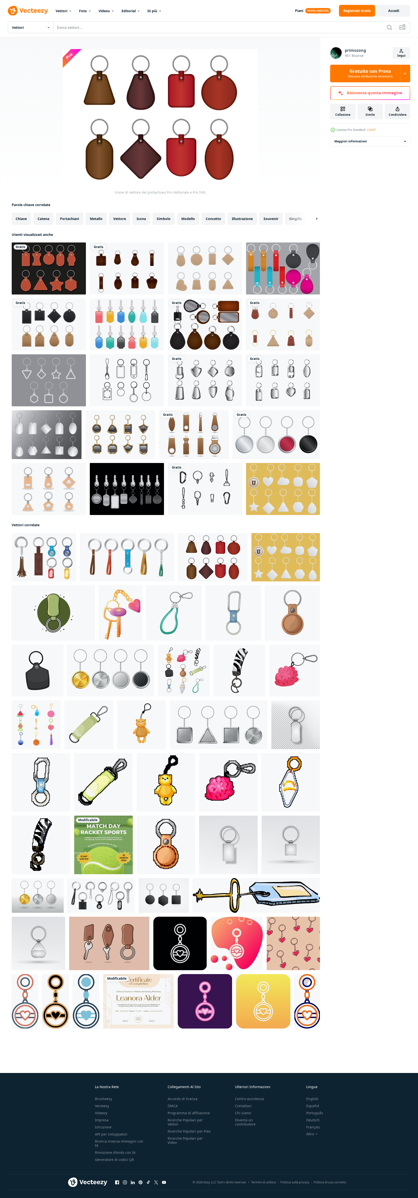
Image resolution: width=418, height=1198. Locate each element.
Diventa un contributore (245, 1122)
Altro (310, 1134)
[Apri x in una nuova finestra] (156, 1182)
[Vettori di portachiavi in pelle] (49, 268)
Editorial (129, 11)
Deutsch (313, 1120)
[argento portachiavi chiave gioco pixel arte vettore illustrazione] (291, 782)
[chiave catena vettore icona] (180, 943)
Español (312, 1105)
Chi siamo (243, 1113)
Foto (83, 11)
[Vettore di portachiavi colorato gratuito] (127, 324)
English (312, 1098)
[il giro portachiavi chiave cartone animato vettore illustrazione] (292, 613)
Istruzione (103, 1127)
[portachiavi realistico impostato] (44, 557)
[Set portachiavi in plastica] (47, 434)
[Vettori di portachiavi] (127, 380)
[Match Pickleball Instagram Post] (103, 845)
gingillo (295, 218)
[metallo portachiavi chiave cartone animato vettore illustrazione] (239, 670)
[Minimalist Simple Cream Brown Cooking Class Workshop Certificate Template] (138, 1001)
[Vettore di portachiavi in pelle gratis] (283, 324)
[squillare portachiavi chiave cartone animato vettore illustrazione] (37, 670)
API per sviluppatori (111, 1134)
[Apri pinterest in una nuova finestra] (141, 1182)
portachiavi (69, 218)
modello (188, 218)
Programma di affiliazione (189, 1113)
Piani (299, 10)
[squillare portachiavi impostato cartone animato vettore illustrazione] (36, 724)
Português (314, 1113)
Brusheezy (103, 1098)
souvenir (271, 218)
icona (141, 218)
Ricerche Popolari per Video (185, 1140)
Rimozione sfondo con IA (115, 1152)
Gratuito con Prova (370, 73)
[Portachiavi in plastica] (283, 489)
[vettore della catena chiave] (120, 434)
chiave (21, 218)
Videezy (101, 1113)
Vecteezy (102, 1105)
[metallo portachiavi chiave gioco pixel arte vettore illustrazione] (41, 845)
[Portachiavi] (49, 380)
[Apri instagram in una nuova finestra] (125, 1182)
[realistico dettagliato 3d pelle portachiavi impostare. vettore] (164, 895)
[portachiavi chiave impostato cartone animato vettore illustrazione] (184, 670)
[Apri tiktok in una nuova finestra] (148, 1182)
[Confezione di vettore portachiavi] (127, 489)
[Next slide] (312, 219)
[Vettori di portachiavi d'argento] (283, 380)
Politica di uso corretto (330, 1182)
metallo (96, 218)
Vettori (61, 11)
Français (313, 1127)
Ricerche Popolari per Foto (189, 1131)
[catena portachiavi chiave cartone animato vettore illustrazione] (233, 613)
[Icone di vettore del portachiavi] (212, 557)
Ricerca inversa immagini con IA (119, 1143)
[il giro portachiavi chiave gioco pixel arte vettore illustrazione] (166, 845)
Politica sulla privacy (294, 1182)
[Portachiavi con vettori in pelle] (205, 324)
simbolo (164, 218)
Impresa (102, 1120)
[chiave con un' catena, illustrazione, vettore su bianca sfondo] (256, 895)
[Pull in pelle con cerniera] (194, 434)
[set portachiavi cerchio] (276, 434)
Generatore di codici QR (114, 1159)
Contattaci (243, 1105)
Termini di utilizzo (263, 1182)
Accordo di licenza (182, 1098)
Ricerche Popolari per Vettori (185, 1122)
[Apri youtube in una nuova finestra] (164, 1182)
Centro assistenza (249, 1098)
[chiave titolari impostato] (127, 557)
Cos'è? (371, 130)
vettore (119, 218)
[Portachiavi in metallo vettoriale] (205, 380)
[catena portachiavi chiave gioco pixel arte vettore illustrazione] (41, 782)
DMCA (173, 1105)
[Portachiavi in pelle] (283, 268)
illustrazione (242, 218)
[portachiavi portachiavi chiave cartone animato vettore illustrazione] (88, 724)
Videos (104, 11)
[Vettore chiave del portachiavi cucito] (205, 268)
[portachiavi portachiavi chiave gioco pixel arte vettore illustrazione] (103, 782)
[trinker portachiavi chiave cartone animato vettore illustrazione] (141, 724)
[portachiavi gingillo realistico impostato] (101, 895)
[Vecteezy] (28, 11)
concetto (213, 218)
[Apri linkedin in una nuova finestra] (133, 1182)
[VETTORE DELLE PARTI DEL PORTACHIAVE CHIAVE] (205, 489)
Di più (152, 11)
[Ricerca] (389, 27)
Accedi (393, 10)
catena (43, 218)
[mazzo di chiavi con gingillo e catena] (121, 613)
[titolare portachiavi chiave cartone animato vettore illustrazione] (174, 613)
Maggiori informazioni (350, 141)
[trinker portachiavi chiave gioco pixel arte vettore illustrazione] (166, 782)
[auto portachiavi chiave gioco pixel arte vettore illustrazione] (228, 782)
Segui (401, 55)
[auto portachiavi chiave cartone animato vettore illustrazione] (294, 670)
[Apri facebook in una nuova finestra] (117, 1182)
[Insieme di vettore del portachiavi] (49, 489)
